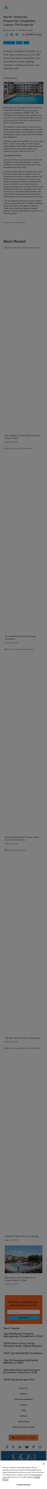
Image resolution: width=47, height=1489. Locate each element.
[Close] (44, 1464)
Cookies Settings (23, 1484)
